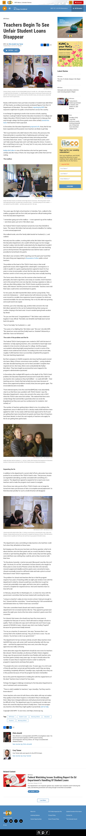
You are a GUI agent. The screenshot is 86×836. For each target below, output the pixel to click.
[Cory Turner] (7, 754)
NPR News (6, 18)
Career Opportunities (36, 819)
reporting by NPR (38, 107)
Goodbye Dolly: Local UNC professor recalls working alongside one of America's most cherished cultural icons (74, 123)
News (70, 115)
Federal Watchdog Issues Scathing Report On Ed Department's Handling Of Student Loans (52, 779)
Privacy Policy (52, 815)
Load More (43, 800)
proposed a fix (35, 126)
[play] (4, 8)
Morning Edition (35, 716)
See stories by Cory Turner (22, 756)
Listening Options (35, 815)
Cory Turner (19, 44)
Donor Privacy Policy (53, 819)
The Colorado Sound (71, 819)
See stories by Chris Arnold (22, 744)
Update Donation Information (74, 811)
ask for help (45, 707)
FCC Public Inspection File (55, 811)
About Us (32, 811)
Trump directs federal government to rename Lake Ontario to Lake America (75, 104)
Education (47, 716)
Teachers (11, 720)
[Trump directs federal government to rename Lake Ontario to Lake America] (62, 101)
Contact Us (69, 815)
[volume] (9, 8)
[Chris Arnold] (7, 737)
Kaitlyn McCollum (9, 150)
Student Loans (23, 716)
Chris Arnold (12, 44)
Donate (79, 2)
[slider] (12, 8)
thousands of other (32, 258)
